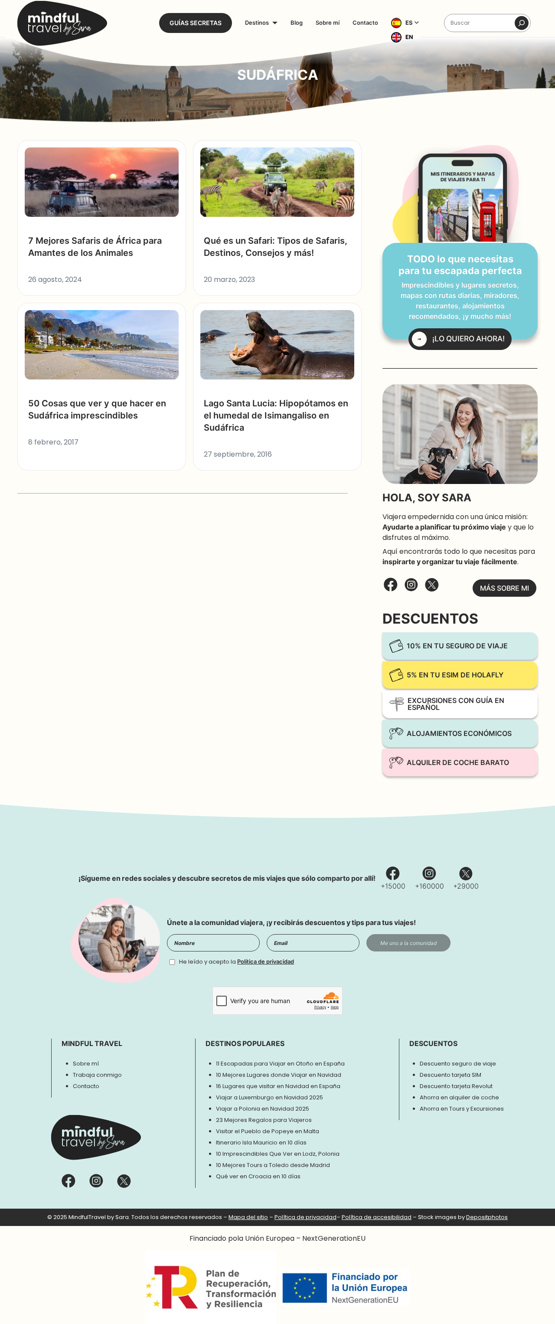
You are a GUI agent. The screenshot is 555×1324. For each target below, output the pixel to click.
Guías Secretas (196, 23)
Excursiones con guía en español (456, 704)
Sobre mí (328, 23)
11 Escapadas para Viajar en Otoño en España (280, 1063)
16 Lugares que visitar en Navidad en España (278, 1086)
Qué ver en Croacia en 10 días (258, 1176)
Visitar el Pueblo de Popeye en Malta (267, 1131)
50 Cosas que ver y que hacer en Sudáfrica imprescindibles (97, 409)
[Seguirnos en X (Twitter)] (432, 588)
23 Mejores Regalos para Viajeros (264, 1120)
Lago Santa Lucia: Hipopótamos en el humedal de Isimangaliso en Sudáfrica (276, 415)
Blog (297, 23)
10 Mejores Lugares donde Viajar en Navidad (278, 1075)
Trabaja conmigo (97, 1075)
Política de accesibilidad (376, 1217)
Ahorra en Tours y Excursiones (462, 1109)
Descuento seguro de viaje (458, 1063)
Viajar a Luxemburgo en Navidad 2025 (269, 1097)
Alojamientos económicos (459, 734)
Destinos (257, 23)
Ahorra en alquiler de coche (459, 1097)
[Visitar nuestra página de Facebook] (391, 588)
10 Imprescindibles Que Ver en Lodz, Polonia (278, 1154)
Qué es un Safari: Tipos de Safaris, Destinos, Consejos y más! (275, 247)
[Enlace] (62, 23)
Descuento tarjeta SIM (450, 1075)
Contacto (365, 23)
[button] (407, 22)
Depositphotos (487, 1217)
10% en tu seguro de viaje (457, 646)
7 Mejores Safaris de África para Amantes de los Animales (95, 247)
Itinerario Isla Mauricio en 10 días (261, 1142)
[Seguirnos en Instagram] (411, 588)
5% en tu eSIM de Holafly (455, 675)
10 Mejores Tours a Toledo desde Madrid (273, 1165)
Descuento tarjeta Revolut (456, 1086)
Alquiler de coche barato (458, 763)
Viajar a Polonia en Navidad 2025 (262, 1109)
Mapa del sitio (248, 1217)
